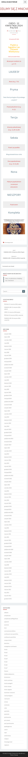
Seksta (14, 137)
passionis (6, 714)
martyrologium (8, 695)
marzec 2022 (7, 497)
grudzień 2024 (8, 395)
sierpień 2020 (7, 555)
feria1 (5, 649)
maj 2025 (6, 380)
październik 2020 (8, 549)
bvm (5, 628)
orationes (6, 705)
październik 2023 (8, 438)
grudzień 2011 (8, 598)
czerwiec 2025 (8, 377)
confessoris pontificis (10, 637)
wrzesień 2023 (8, 441)
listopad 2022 (7, 472)
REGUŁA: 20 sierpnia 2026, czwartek (13, 315)
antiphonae (7, 615)
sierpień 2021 (7, 518)
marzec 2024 (7, 423)
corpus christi (8, 640)
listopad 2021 (7, 509)
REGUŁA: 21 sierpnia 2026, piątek (13, 304)
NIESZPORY (14, 195)
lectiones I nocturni (9, 692)
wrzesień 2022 (8, 478)
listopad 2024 (7, 398)
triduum (6, 739)
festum (6, 671)
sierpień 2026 (7, 334)
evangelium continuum (10, 646)
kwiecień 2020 (8, 568)
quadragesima (8, 726)
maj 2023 (6, 454)
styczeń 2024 (7, 429)
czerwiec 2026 (8, 340)
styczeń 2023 (7, 466)
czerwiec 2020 (8, 562)
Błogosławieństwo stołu (14, 154)
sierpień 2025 (7, 371)
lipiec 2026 (7, 337)
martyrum (7, 698)
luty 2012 (6, 592)
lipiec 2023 (7, 448)
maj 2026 (6, 343)
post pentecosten (9, 723)
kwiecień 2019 (8, 580)
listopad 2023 (7, 435)
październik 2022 (8, 475)
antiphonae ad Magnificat (11, 618)
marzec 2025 (7, 386)
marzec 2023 (7, 460)
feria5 (5, 662)
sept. (5, 732)
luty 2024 (6, 426)
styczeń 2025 (7, 392)
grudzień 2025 (8, 358)
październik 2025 (8, 364)
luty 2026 (6, 352)
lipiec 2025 (7, 374)
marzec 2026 (7, 349)
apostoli (6, 621)
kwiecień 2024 (8, 420)
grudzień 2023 (8, 432)
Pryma (14, 89)
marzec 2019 (7, 583)
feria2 (5, 652)
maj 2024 (6, 417)
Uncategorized (9, 242)
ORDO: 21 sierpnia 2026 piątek (12, 312)
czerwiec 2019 (8, 574)
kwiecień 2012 (8, 586)
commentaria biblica (9, 631)
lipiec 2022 (7, 485)
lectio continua (8, 680)
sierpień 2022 (7, 481)
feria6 (5, 665)
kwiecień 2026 (8, 346)
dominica (6, 643)
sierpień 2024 (7, 408)
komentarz (7, 677)
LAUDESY (14, 72)
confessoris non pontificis (11, 634)
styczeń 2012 (7, 595)
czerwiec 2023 (8, 451)
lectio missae (7, 686)
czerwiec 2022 (8, 488)
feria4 (5, 658)
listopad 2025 (7, 361)
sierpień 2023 (7, 444)
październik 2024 (8, 401)
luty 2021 (6, 537)
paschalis (6, 711)
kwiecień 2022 (8, 494)
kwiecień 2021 (8, 531)
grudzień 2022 (8, 469)
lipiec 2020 (7, 558)
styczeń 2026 (7, 355)
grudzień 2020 (8, 543)
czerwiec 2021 (8, 525)
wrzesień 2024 (8, 404)
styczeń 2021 (7, 540)
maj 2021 (6, 528)
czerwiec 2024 (8, 414)
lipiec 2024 (7, 411)
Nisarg (16, 755)
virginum (6, 745)
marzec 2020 (7, 571)
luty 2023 (6, 463)
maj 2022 (6, 491)
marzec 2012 (7, 589)
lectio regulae (8, 689)
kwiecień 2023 (8, 457)
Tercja (14, 117)
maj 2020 (6, 565)
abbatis (6, 612)
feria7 (5, 668)
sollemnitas (7, 735)
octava (6, 702)
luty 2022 (6, 500)
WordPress (22, 753)
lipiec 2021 (7, 521)
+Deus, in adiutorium (9, 2)
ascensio (6, 625)
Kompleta (14, 212)
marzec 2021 (7, 534)
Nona (14, 172)
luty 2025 (6, 389)
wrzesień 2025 (8, 367)
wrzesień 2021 (8, 515)
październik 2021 (8, 512)
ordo (5, 708)
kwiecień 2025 (8, 383)
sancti (6, 729)
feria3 (5, 655)
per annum (7, 720)
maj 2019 (6, 577)
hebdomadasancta (9, 674)
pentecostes (7, 717)
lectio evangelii (8, 683)
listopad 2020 (7, 546)
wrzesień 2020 (8, 552)
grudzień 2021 (8, 506)
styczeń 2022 (7, 503)
